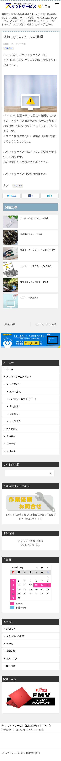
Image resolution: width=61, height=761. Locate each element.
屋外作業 (14, 414)
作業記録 (9, 48)
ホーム (9, 369)
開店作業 (10, 666)
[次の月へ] (48, 567)
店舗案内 (10, 436)
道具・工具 (12, 658)
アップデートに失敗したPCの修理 (35, 266)
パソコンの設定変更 (29, 298)
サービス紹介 (13, 384)
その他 (9, 643)
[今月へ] (42, 567)
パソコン (18, 185)
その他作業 (15, 421)
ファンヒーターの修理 (46, 324)
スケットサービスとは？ (18, 376)
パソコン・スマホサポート (23, 399)
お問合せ (10, 451)
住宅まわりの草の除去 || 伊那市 (34, 282)
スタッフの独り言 (15, 636)
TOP (26, 725)
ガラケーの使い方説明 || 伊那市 (34, 218)
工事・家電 (15, 391)
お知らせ (10, 628)
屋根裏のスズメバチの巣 (31, 234)
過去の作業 (12, 429)
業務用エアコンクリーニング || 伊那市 (37, 250)
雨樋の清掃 (10, 324)
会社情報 (10, 444)
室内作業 (14, 406)
